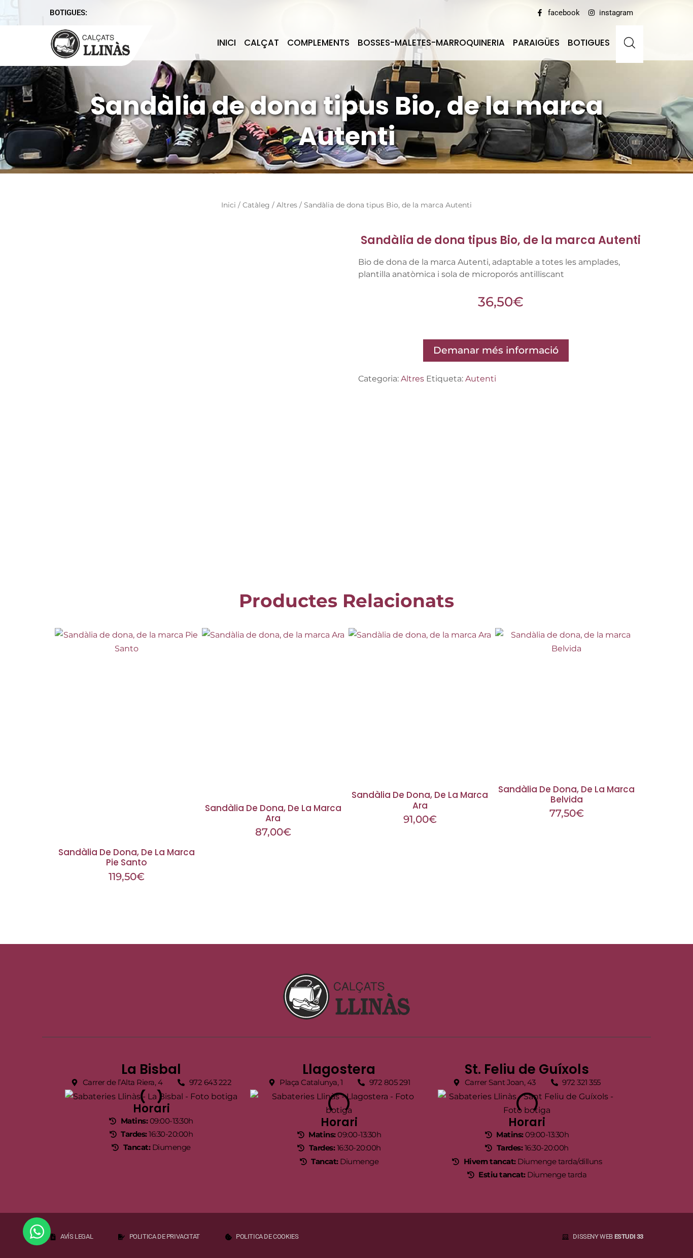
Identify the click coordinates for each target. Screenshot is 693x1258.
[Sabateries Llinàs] (97, 43)
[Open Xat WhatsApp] (37, 1231)
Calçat (261, 43)
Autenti (480, 378)
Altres (286, 204)
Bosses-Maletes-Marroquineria (431, 43)
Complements (318, 43)
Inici (226, 43)
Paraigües (536, 43)
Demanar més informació (496, 350)
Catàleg (256, 204)
